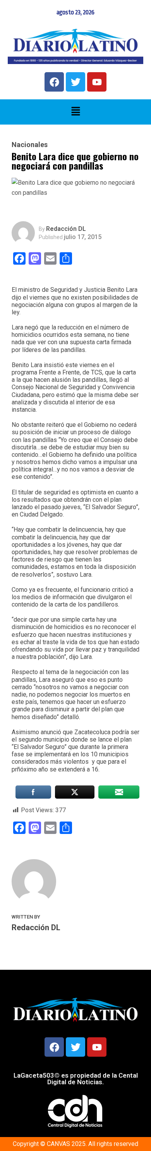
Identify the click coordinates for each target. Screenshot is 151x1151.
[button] (75, 111)
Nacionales (30, 145)
